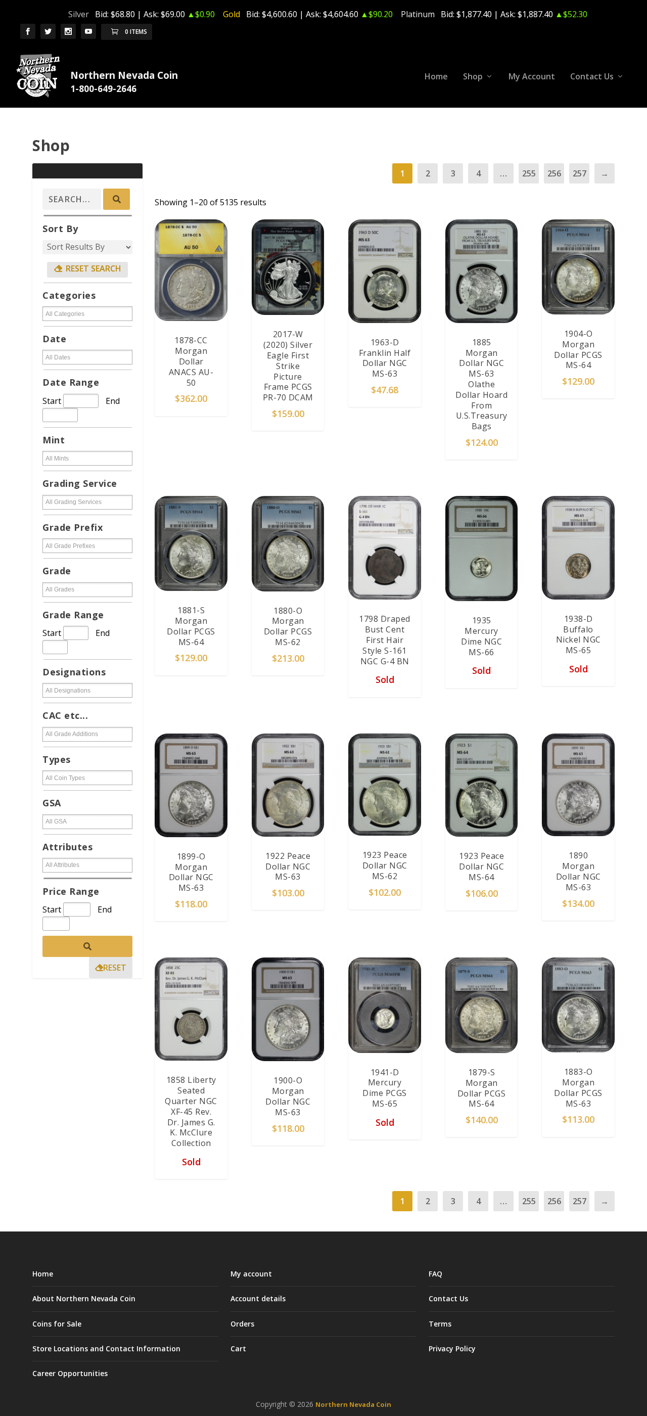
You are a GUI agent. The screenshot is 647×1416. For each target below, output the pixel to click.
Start (51, 400)
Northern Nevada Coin (353, 1404)
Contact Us (592, 77)
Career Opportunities (70, 1373)
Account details (258, 1298)
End (113, 400)
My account (251, 1273)
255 (529, 173)
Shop (473, 77)
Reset (114, 967)
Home (436, 77)
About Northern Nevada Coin (83, 1298)
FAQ (435, 1273)
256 (554, 173)
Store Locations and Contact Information (106, 1348)
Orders (242, 1324)
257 (579, 173)
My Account (532, 77)
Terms (440, 1324)
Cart (238, 1348)
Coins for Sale (56, 1324)
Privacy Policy (452, 1348)
